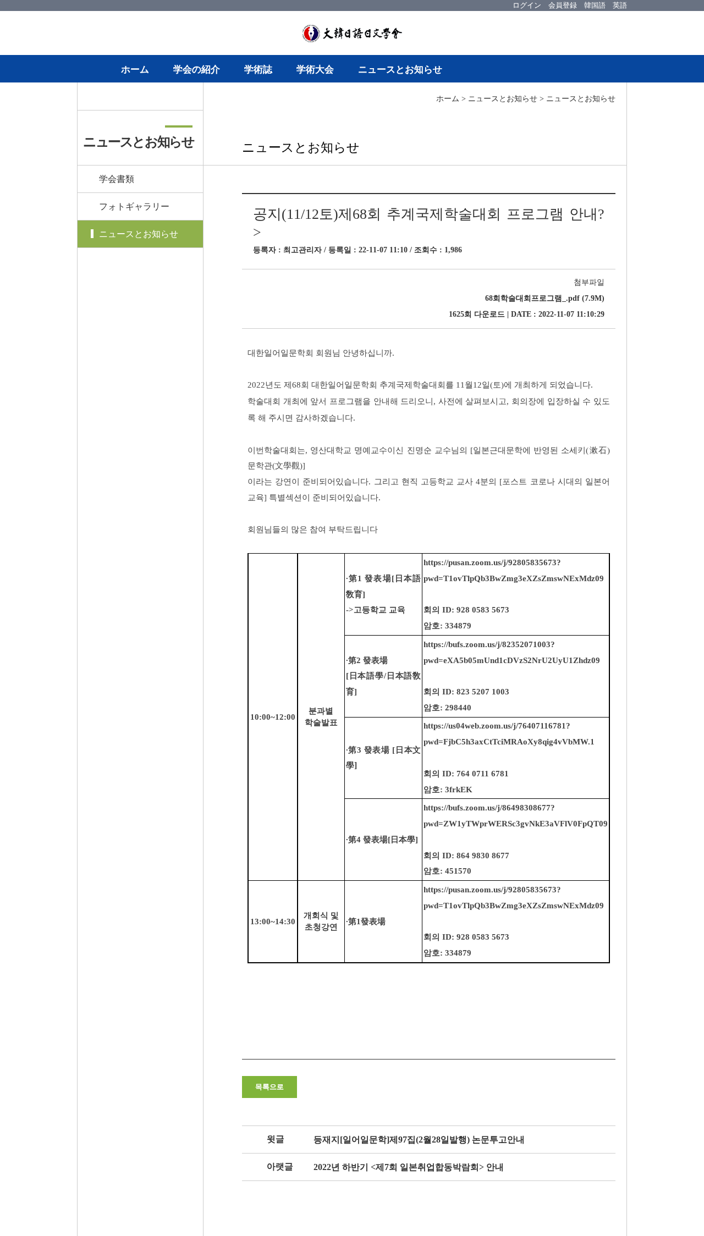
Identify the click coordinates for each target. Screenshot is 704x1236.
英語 (620, 5)
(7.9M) (544, 298)
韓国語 (595, 5)
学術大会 (315, 69)
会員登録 (562, 5)
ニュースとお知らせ (400, 69)
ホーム (135, 69)
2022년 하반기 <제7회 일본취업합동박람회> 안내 (409, 1167)
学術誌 (258, 69)
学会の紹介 (196, 69)
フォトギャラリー (134, 206)
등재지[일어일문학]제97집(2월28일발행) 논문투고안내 (419, 1139)
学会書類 (116, 179)
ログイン (527, 5)
